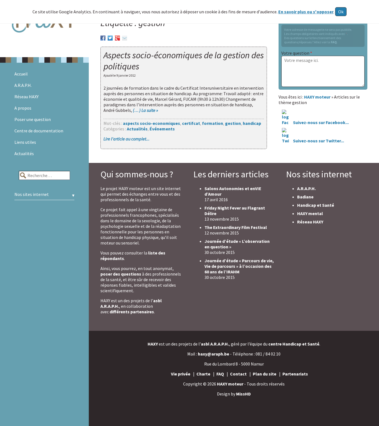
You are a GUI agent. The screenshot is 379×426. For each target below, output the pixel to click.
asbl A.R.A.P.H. (215, 344)
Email (124, 37)
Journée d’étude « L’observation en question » (237, 243)
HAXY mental (310, 213)
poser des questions (120, 274)
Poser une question (32, 119)
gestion (233, 123)
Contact (238, 374)
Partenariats (295, 374)
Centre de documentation (38, 130)
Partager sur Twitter (110, 37)
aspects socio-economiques (151, 123)
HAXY (153, 344)
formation (212, 123)
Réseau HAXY (26, 96)
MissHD (243, 394)
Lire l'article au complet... (126, 139)
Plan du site (264, 374)
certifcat (191, 123)
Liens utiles (25, 142)
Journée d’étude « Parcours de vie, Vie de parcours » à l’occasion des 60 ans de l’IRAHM (239, 266)
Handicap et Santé (315, 205)
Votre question (296, 53)
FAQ (334, 42)
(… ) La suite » (145, 110)
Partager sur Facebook (102, 37)
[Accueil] (44, 28)
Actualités (24, 153)
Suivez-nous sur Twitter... (318, 140)
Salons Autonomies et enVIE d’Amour (232, 191)
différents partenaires (132, 311)
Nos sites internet (31, 194)
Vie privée (180, 374)
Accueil (21, 74)
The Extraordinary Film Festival (235, 227)
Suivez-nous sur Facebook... (320, 122)
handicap (252, 123)
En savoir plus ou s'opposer (305, 11)
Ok (340, 11)
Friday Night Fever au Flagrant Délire (234, 210)
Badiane (305, 197)
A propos (22, 108)
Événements (162, 129)
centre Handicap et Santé (293, 344)
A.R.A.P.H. (23, 85)
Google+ (117, 37)
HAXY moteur (230, 384)
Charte (203, 374)
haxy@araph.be (213, 354)
